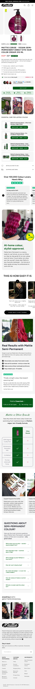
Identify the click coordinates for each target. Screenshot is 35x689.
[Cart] (28, 5)
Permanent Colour (27, 665)
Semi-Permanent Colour (28, 661)
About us (4, 661)
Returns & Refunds (15, 672)
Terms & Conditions (16, 665)
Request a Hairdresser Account (5, 673)
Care (25, 671)
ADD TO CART (19, 127)
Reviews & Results (4, 665)
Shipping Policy (17, 668)
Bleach (26, 673)
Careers (4, 668)
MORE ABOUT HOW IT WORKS (17, 312)
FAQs (14, 661)
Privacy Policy (16, 675)
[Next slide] (32, 195)
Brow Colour (27, 668)
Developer (26, 676)
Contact (15, 677)
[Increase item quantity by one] (8, 88)
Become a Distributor (4, 677)
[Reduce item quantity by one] (2, 88)
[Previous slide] (3, 195)
